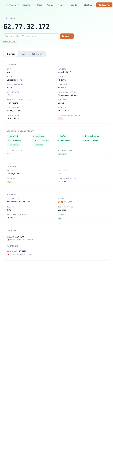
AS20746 (10, 237)
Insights (73, 5)
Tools (59, 5)
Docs (39, 5)
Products (26, 5)
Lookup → (67, 36)
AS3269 (10, 251)
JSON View (37, 54)
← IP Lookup (9, 18)
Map (23, 54)
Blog (86, 5)
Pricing (49, 5)
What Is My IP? (10, 41)
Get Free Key (104, 5)
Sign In (91, 5)
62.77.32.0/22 (65, 202)
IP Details (11, 54)
